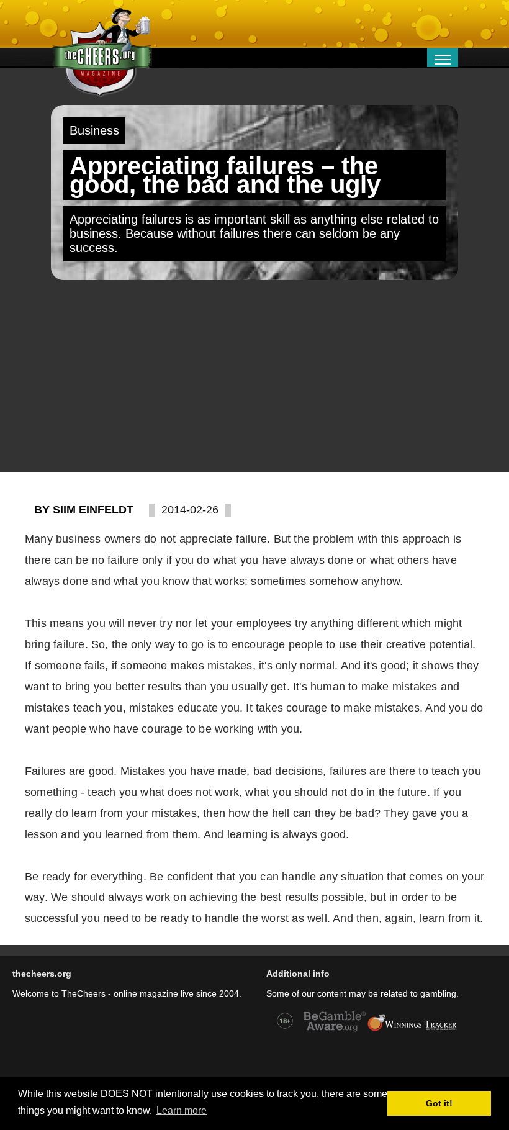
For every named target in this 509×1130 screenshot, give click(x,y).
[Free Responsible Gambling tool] (412, 1030)
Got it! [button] (439, 1103)
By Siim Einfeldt (83, 510)
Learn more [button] (181, 1110)
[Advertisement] (254, 376)
